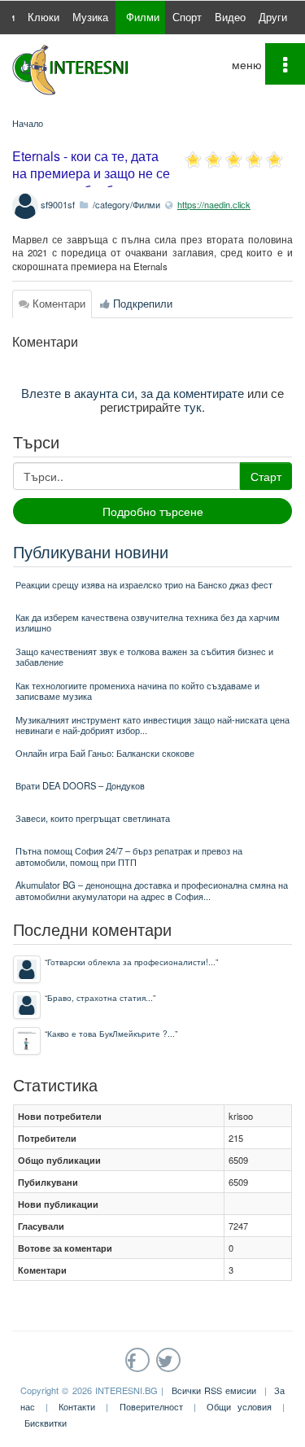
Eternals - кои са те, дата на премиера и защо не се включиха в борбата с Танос (91, 181)
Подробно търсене (152, 511)
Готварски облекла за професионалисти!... (131, 961)
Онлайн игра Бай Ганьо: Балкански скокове (104, 752)
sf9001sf (58, 204)
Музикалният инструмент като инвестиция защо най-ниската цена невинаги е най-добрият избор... (152, 725)
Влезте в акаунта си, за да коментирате (132, 392)
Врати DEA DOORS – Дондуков (80, 785)
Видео (230, 16)
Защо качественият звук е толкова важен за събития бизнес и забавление (144, 656)
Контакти (77, 1406)
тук (193, 406)
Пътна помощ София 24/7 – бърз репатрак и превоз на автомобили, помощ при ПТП (128, 856)
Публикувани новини (90, 551)
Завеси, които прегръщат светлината (92, 817)
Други (273, 16)
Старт (266, 476)
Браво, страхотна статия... (100, 997)
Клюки (43, 16)
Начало (27, 122)
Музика (90, 16)
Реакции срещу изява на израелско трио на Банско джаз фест (143, 584)
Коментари (57, 303)
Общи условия (239, 1406)
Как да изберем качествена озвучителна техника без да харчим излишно (147, 622)
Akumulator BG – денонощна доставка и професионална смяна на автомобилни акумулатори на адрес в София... (151, 890)
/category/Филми (126, 204)
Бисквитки (45, 1422)
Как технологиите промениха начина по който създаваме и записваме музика (137, 690)
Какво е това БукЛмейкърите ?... (111, 1033)
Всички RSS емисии (214, 1390)
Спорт (187, 16)
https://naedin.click (214, 204)
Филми (142, 16)
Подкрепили (141, 303)
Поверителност (151, 1406)
